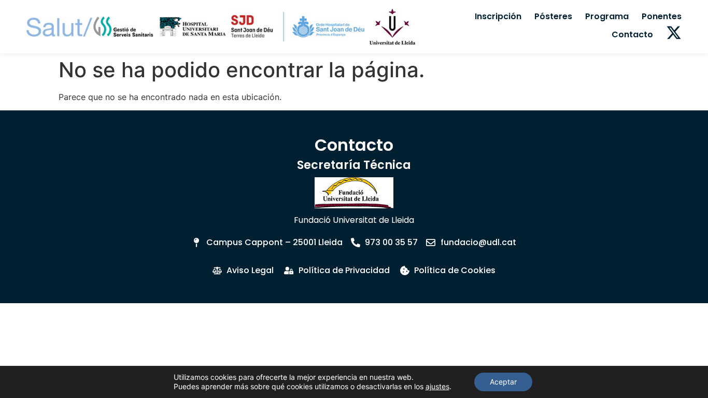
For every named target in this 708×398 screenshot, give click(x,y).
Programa (607, 16)
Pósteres (553, 16)
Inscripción (498, 16)
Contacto (632, 34)
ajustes (437, 386)
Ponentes (662, 16)
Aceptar (503, 381)
